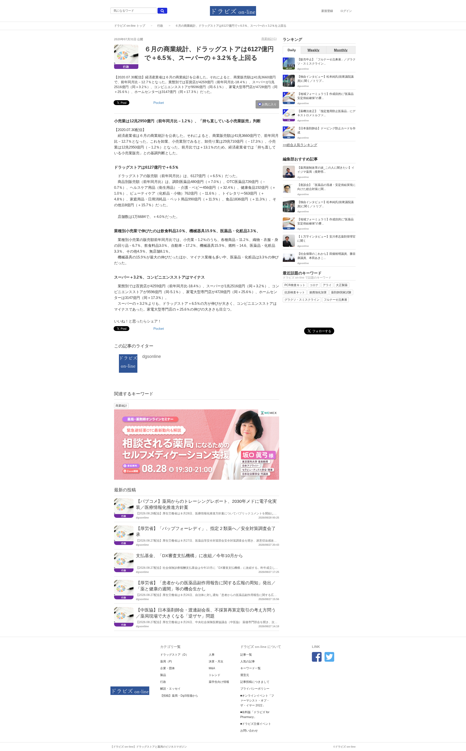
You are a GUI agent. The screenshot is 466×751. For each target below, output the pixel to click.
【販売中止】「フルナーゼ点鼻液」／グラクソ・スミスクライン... (326, 61)
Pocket (158, 103)
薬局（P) (166, 661)
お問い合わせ (249, 730)
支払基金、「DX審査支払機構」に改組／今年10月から (189, 555)
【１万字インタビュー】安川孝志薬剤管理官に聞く (326, 238)
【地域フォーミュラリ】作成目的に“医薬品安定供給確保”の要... (325, 96)
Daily (292, 50)
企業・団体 (167, 668)
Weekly (313, 50)
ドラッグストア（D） (174, 654)
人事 (212, 654)
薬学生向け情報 (219, 682)
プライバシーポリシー (254, 688)
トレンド (214, 675)
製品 (163, 675)
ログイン (346, 11)
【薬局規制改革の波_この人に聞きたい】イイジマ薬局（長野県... (325, 169)
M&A (212, 668)
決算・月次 (216, 661)
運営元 (244, 675)
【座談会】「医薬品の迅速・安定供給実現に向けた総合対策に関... (326, 187)
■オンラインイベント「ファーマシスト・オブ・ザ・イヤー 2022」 (257, 700)
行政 (160, 25)
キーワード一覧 (250, 668)
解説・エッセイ (170, 688)
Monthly (341, 50)
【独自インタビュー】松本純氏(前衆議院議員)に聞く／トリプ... (325, 79)
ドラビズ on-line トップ (129, 25)
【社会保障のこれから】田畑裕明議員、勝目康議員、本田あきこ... (326, 256)
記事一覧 (246, 654)
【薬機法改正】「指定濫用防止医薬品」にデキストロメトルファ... (326, 113)
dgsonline (151, 356)
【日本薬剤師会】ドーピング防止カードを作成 (326, 130)
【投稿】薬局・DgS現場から (179, 695)
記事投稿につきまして (254, 682)
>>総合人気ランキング (300, 145)
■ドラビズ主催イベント (255, 724)
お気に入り (268, 104)
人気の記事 (247, 661)
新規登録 (327, 11)
